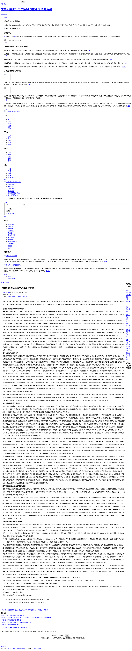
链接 (5, 274)
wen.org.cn (4, 14)
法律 (9, 159)
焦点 (11, 628)
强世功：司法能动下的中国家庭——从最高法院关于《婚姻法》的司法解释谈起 (26, 617)
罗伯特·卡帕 (12, 235)
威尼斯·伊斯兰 (12, 241)
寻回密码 (8, 213)
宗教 (9, 128)
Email (20, 628)
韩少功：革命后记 (128, 309)
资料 (9, 173)
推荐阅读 (11, 177)
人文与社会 (6, 292)
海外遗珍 (11, 228)
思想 (9, 124)
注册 (5, 36)
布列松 (10, 233)
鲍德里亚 (11, 239)
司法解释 (18, 296)
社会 (9, 152)
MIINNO (11, 648)
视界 (5, 216)
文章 (5, 109)
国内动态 (11, 184)
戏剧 (9, 140)
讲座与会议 (11, 189)
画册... (106, 261)
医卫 (9, 161)
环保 (9, 171)
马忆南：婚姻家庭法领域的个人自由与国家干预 (17, 610)
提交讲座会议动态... (14, 193)
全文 (30, 84)
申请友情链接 (12, 279)
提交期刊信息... (13, 195)
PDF (23, 628)
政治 (9, 154)
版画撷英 (11, 243)
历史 (9, 126)
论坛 (15, 36)
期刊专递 (11, 191)
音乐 (9, 144)
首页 (5, 17)
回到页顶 (3, 646)
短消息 (15, 628)
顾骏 (13, 296)
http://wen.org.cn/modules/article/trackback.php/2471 (29, 602)
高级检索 (3, 4)
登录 (5, 202)
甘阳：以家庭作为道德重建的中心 (11, 624)
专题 (5, 42)
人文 (9, 119)
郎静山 (10, 246)
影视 (9, 138)
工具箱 (7, 628)
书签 (27, 628)
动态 (5, 179)
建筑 (9, 142)
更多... (10, 248)
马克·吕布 (11, 237)
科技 (9, 169)
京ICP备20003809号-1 (20, 648)
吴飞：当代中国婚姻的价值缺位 (11, 620)
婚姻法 (10, 296)
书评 (9, 175)
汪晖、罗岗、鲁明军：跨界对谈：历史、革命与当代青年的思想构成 (128, 325)
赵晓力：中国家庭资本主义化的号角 (12, 615)
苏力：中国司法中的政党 (40, 610)
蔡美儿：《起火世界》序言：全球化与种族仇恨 (128, 297)
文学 (9, 121)
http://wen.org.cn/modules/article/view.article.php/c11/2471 (31, 599)
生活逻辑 (24, 296)
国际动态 (11, 186)
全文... (91, 50)
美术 (9, 136)
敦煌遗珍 (11, 224)
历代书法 (11, 231)
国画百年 (11, 226)
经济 (9, 157)
